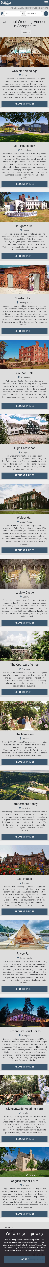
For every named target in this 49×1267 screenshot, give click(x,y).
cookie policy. (37, 1250)
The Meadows (24, 734)
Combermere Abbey (25, 804)
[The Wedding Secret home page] (6, 2)
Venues (14, 8)
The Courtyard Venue (24, 664)
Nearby (25, 32)
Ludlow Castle (24, 592)
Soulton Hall (24, 373)
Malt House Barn (24, 146)
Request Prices (25, 103)
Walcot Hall (24, 517)
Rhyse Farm (24, 953)
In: (23, 13)
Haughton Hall (24, 226)
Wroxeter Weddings (24, 71)
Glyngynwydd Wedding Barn (24, 1109)
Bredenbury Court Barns (25, 1031)
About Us (9, 1227)
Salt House (24, 879)
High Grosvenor (24, 448)
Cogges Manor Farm (24, 1181)
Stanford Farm (24, 298)
